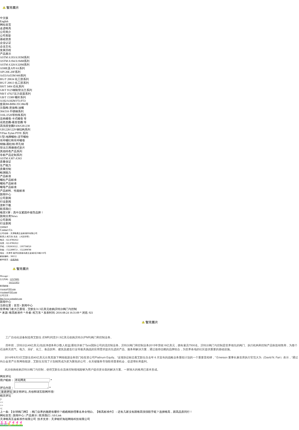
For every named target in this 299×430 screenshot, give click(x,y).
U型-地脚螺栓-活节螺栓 (14, 136)
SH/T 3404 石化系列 (12, 86)
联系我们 (5, 208)
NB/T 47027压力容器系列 (15, 93)
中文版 (4, 17)
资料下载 (5, 205)
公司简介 (5, 31)
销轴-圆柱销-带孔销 (12, 144)
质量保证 (5, 161)
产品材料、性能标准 (12, 190)
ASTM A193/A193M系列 (14, 57)
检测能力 (5, 172)
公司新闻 (5, 197)
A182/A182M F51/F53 (13, 100)
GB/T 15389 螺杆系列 (13, 97)
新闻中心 (5, 194)
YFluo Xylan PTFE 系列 (14, 133)
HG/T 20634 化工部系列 (14, 79)
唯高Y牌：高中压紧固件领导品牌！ (22, 212)
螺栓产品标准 (8, 183)
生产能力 (5, 165)
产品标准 (5, 176)
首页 (16, 305)
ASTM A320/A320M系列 (14, 64)
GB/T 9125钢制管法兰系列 (16, 90)
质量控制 (5, 168)
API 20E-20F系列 (10, 71)
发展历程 (5, 50)
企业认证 (5, 42)
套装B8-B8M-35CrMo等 (14, 104)
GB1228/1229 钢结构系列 (15, 129)
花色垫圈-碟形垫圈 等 (13, 122)
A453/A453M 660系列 (13, 75)
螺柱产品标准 (8, 179)
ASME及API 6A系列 (12, 68)
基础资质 (5, 39)
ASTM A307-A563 (11, 158)
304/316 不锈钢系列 (12, 111)
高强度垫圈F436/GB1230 (15, 125)
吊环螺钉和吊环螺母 (12, 140)
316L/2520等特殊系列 (13, 114)
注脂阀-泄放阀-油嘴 (12, 107)
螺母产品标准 (8, 187)
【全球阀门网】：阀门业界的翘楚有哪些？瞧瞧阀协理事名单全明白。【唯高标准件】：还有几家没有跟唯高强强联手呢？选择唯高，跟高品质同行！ (101, 411)
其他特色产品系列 (11, 151)
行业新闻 (5, 201)
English (4, 21)
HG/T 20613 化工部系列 (14, 82)
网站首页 (5, 24)
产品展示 (5, 53)
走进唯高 (5, 28)
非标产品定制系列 (11, 154)
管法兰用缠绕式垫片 (12, 147)
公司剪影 (5, 35)
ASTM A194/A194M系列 (14, 61)
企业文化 (5, 46)
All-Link (56, 415)
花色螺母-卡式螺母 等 (13, 118)
